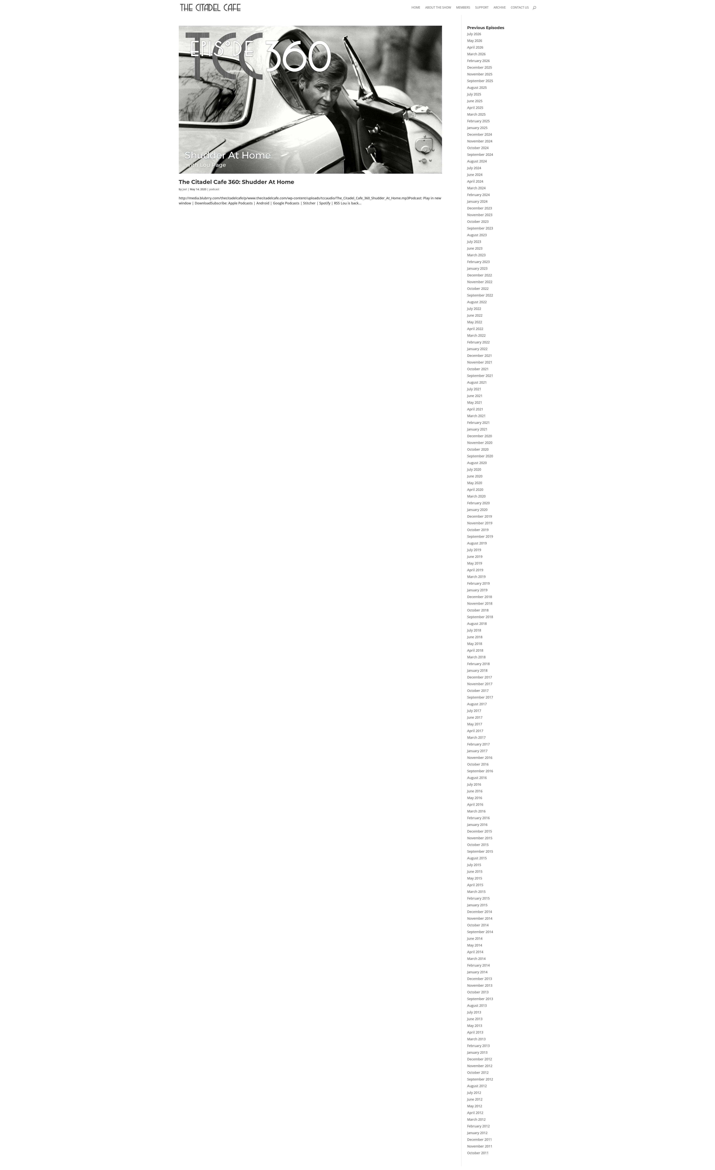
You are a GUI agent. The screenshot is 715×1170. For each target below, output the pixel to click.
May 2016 (474, 798)
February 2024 (478, 194)
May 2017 (474, 724)
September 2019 (480, 536)
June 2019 (474, 556)
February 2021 (478, 422)
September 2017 (480, 697)
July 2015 (474, 865)
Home (415, 7)
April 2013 (475, 1032)
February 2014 (478, 965)
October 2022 (478, 288)
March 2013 (476, 1039)
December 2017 (479, 677)
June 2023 (474, 248)
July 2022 (474, 308)
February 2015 (478, 898)
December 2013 (479, 978)
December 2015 (479, 831)
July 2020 (474, 469)
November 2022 (479, 282)
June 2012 (474, 1099)
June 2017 (474, 717)
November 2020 (479, 442)
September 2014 (480, 932)
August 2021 (477, 382)
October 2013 (478, 992)
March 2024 (476, 188)
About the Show (438, 7)
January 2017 (477, 751)
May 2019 (474, 563)
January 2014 (477, 972)
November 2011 (479, 1146)
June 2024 (474, 174)
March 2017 (476, 737)
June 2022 (474, 315)
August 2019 (477, 543)
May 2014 (474, 945)
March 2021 (476, 416)
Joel (184, 189)
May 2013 (474, 1025)
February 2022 (478, 342)
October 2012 (478, 1072)
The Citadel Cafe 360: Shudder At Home (236, 181)
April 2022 (475, 328)
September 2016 (480, 771)
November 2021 (479, 362)
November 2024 (479, 141)
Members (463, 7)
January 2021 (477, 429)
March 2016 (476, 811)
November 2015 (479, 838)
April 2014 (475, 952)
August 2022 (477, 302)
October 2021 (478, 369)
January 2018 (477, 670)
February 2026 (478, 60)
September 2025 (480, 81)
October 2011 (478, 1153)
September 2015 (480, 851)
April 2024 (475, 181)
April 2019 (475, 570)
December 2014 (479, 911)
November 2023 (479, 215)
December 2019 (479, 516)
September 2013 (480, 999)
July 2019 (474, 550)
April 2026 (475, 47)
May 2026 (474, 40)
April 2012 (475, 1112)
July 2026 (474, 34)
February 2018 (478, 663)
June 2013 (474, 1019)
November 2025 (479, 74)
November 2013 (479, 985)
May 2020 (474, 483)
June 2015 (474, 871)
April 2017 (475, 731)
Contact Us (520, 7)
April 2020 (475, 489)
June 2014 (474, 938)
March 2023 (476, 255)
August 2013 (477, 1005)
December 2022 (479, 275)
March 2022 (476, 335)
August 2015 (477, 858)
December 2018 (479, 596)
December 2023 (479, 208)
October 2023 (478, 221)
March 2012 (476, 1119)
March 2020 (476, 496)
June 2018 (474, 637)
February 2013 (478, 1045)
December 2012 (479, 1059)
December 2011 (479, 1139)
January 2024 (477, 201)
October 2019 (478, 529)
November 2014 (479, 918)
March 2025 (476, 114)
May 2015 (474, 878)
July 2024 (474, 168)
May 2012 (474, 1106)
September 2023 (480, 228)
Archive (500, 7)
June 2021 (474, 395)
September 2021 (480, 375)
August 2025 (477, 87)
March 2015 (476, 891)
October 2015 (478, 844)
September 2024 (480, 154)
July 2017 (474, 710)
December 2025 (479, 67)
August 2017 (477, 704)
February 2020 (478, 503)
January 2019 (477, 590)
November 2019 (479, 523)
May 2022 (474, 322)
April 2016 (475, 804)
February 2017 (478, 744)
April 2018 (475, 650)
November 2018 (479, 603)
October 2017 (478, 690)
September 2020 (480, 456)
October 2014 (478, 925)
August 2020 (477, 462)
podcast (214, 189)
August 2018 (477, 623)
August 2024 (477, 161)
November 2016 (479, 757)
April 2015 (475, 885)
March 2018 (476, 657)
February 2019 (478, 583)
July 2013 (474, 1012)
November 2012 (479, 1066)
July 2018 (474, 630)
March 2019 (476, 576)
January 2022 (477, 349)
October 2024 (478, 148)
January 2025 (477, 127)
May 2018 (474, 643)
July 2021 (474, 389)
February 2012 (478, 1126)
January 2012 (477, 1133)
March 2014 (476, 958)
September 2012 (480, 1079)
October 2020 (478, 449)
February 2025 (478, 121)
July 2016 (474, 784)
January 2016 (477, 824)
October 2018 (478, 610)
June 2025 (474, 101)
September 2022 (480, 295)
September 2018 (480, 617)
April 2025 (475, 107)
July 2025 (474, 94)
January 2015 (477, 905)
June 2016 (474, 791)
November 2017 (479, 684)
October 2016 (478, 764)
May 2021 (474, 402)
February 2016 (478, 818)
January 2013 (477, 1052)
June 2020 (474, 476)
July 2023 (474, 241)
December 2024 (479, 134)
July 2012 (474, 1092)
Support (482, 7)
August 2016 (477, 777)
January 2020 (477, 509)
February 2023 (478, 261)
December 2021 (479, 355)
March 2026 (476, 54)
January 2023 (477, 268)
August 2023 (477, 235)
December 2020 (479, 436)
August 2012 (477, 1086)
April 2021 (475, 409)
